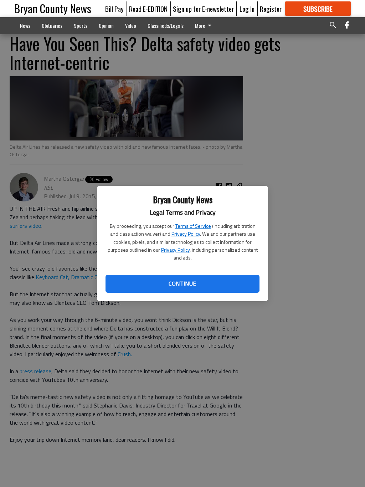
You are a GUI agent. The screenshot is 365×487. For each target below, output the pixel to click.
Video (130, 25)
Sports (80, 25)
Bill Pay (114, 8)
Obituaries (52, 25)
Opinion (106, 25)
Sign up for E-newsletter (203, 8)
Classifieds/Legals (166, 25)
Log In (247, 8)
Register (271, 8)
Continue (182, 283)
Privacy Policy (185, 233)
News (25, 25)
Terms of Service (193, 226)
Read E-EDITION (148, 8)
